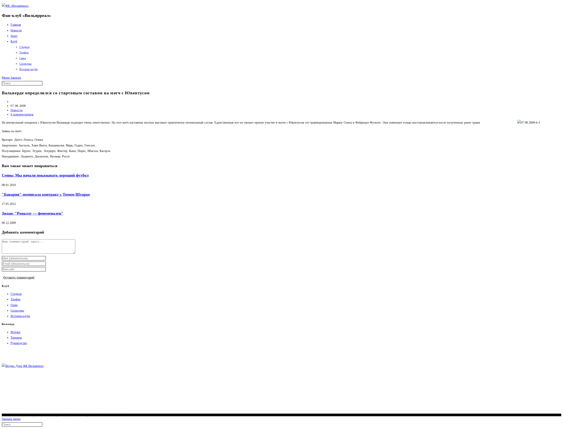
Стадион (16, 294)
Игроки (15, 332)
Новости (17, 110)
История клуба (20, 316)
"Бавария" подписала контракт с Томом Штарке (46, 194)
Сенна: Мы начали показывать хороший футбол (45, 175)
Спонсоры (17, 310)
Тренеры (16, 337)
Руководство (19, 343)
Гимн (14, 305)
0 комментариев (22, 114)
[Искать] (44, 425)
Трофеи (15, 299)
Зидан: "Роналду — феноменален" (32, 213)
